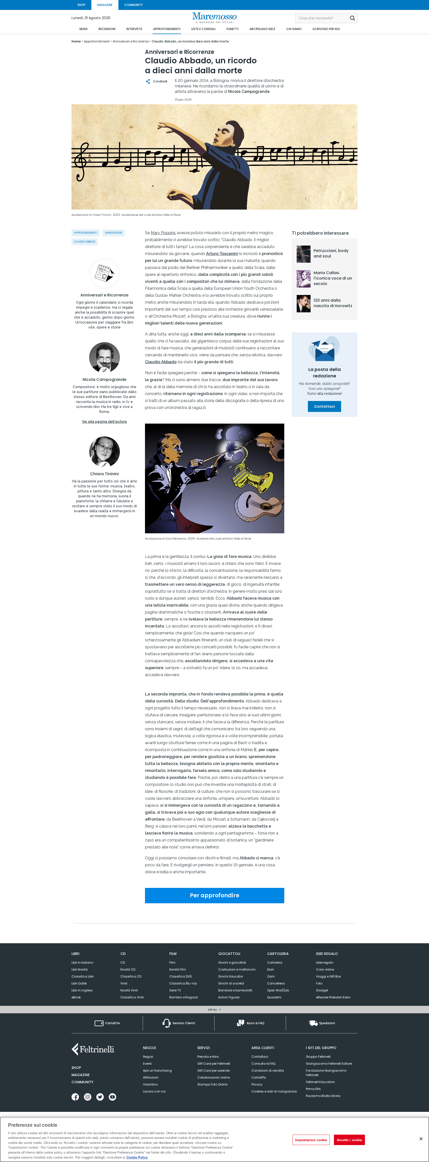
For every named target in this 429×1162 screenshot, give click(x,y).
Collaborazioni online (213, 1077)
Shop (76, 1067)
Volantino (150, 1084)
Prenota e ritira (208, 1056)
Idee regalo (324, 962)
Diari (270, 969)
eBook (76, 997)
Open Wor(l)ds (278, 990)
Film (172, 962)
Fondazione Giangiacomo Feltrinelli (326, 1072)
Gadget (322, 990)
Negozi (148, 1056)
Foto (319, 983)
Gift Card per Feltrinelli (213, 1063)
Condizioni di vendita (267, 1070)
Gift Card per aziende (213, 1070)
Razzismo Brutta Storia (323, 1096)
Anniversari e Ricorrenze (104, 295)
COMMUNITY (133, 5)
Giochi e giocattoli (232, 962)
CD (122, 962)
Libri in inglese (82, 990)
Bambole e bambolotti (235, 990)
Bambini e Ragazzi (183, 997)
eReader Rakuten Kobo (333, 997)
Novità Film (177, 969)
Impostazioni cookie (311, 1139)
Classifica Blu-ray (183, 983)
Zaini (271, 976)
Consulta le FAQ (263, 1063)
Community (82, 1082)
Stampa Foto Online (212, 1084)
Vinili (123, 983)
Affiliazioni (150, 1077)
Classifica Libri (83, 976)
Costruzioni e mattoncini (236, 969)
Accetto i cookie (349, 1139)
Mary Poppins (163, 232)
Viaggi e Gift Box (328, 976)
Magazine (81, 1074)
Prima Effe (313, 1089)
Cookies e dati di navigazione (274, 1091)
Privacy (256, 1084)
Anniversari (113, 233)
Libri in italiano (82, 962)
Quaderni (274, 997)
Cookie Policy (137, 1157)
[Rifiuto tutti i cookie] (421, 1138)
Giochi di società (231, 983)
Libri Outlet (79, 983)
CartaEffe (258, 1077)
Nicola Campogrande (104, 379)
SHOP (81, 5)
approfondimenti (85, 233)
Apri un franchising (157, 1070)
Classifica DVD (180, 976)
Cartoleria (274, 962)
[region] (214, 1139)
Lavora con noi (154, 1091)
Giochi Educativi (230, 976)
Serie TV (175, 990)
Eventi (147, 1063)
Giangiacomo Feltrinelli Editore (329, 1063)
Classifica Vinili (132, 997)
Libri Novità (80, 969)
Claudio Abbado (84, 242)
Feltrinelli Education (320, 1082)
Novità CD (127, 969)
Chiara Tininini (104, 474)
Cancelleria (276, 983)
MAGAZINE (104, 5)
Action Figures (229, 997)
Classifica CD (130, 976)
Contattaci (324, 406)
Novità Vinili (129, 990)
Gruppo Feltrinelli (318, 1056)
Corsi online (325, 969)
